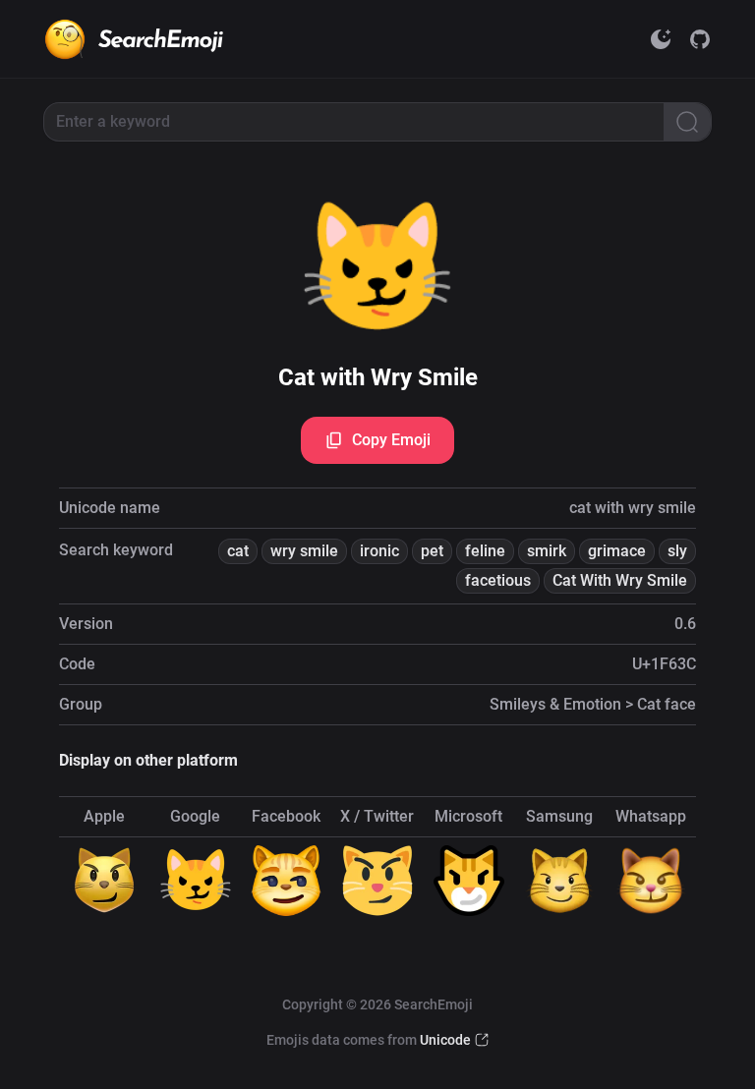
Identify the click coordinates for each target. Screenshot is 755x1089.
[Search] (687, 122)
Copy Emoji (391, 439)
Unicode (445, 1040)
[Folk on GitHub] (700, 39)
